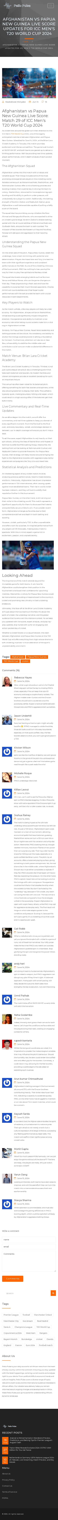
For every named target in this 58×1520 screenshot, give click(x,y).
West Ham (30, 1333)
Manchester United (43, 1315)
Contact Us (7, 1486)
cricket (25, 661)
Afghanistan (18, 657)
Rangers (43, 1333)
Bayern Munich (10, 1339)
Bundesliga (27, 1339)
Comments (12, 1278)
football (26, 1315)
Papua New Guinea (36, 657)
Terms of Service (9, 1492)
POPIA (5, 1498)
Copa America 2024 (13, 1333)
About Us (6, 1474)
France (18, 1345)
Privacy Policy (8, 1480)
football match (46, 1345)
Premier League (11, 1315)
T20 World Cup (17, 134)
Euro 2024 (30, 1345)
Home (25, 42)
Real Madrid (42, 1321)
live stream (28, 1321)
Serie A (7, 1327)
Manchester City (11, 1321)
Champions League (23, 1327)
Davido (50, 1339)
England (7, 1345)
